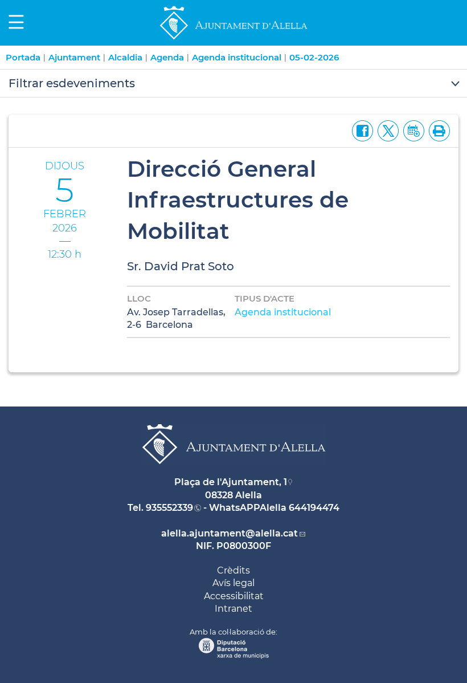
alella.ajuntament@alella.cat (229, 533)
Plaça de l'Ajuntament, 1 (230, 482)
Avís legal (233, 583)
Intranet (233, 608)
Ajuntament (74, 57)
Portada (23, 57)
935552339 (169, 507)
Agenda (167, 57)
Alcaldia (125, 57)
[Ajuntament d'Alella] (233, 39)
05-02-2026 (314, 57)
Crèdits (233, 570)
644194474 (314, 507)
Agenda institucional (236, 57)
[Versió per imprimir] (437, 130)
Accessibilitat (234, 596)
